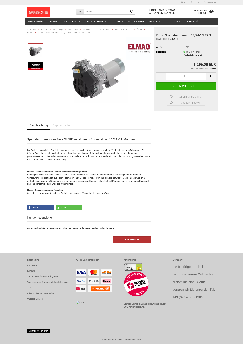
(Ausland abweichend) (192, 55)
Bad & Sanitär (35, 21)
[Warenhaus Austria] (49, 11)
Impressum (32, 265)
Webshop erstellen (111, 339)
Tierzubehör (192, 21)
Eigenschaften (62, 125)
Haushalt (118, 21)
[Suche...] (132, 12)
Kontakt (31, 271)
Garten (76, 21)
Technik (176, 21)
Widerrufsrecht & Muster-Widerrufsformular (47, 282)
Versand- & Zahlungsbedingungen (43, 276)
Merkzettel (211, 2)
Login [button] (196, 2)
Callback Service (35, 299)
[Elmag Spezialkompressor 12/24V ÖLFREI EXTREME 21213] (99, 74)
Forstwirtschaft (57, 21)
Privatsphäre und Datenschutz (41, 293)
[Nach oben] (234, 339)
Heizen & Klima (136, 21)
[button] (183, 2)
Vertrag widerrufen (38, 331)
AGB (29, 287)
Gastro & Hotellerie (96, 21)
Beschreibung (39, 125)
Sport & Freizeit (158, 21)
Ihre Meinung (132, 239)
